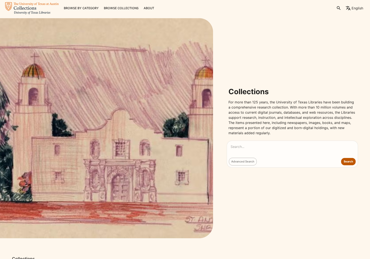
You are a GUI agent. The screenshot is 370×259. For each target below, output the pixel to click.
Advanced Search (242, 161)
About (149, 8)
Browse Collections (121, 8)
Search (348, 161)
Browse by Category (81, 8)
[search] (338, 8)
